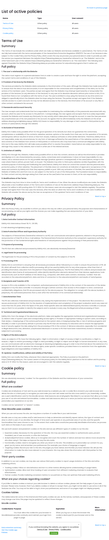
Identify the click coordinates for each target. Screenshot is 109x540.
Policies (4, 532)
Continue (54, 533)
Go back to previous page (97, 8)
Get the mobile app (9, 530)
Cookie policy (8, 33)
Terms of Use (8, 23)
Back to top (100, 196)
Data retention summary (11, 527)
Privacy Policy (8, 28)
